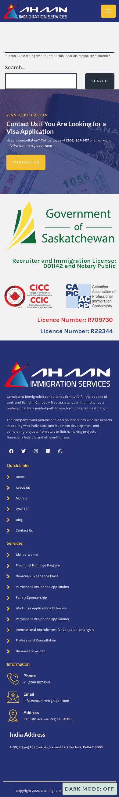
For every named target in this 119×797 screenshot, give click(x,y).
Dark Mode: (83, 788)
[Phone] (13, 679)
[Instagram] (35, 451)
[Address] (13, 715)
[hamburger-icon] (108, 11)
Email (28, 694)
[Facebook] (11, 451)
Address (31, 712)
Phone (29, 675)
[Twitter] (23, 451)
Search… (15, 67)
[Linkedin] (47, 451)
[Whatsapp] (60, 451)
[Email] (13, 697)
